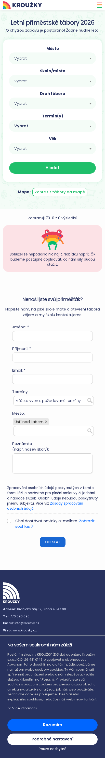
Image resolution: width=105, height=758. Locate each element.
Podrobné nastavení (52, 739)
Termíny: (20, 391)
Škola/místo (52, 71)
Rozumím (52, 724)
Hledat (52, 167)
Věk (52, 138)
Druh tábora (52, 93)
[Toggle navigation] (98, 5)
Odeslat (52, 542)
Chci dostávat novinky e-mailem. (55, 523)
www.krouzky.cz (24, 630)
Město (52, 48)
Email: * (18, 370)
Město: (18, 413)
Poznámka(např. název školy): (30, 446)
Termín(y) (52, 116)
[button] (52, 708)
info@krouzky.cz (27, 623)
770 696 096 (20, 616)
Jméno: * (20, 327)
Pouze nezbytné (53, 749)
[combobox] (52, 58)
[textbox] (52, 58)
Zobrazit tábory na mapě (60, 192)
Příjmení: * (21, 348)
